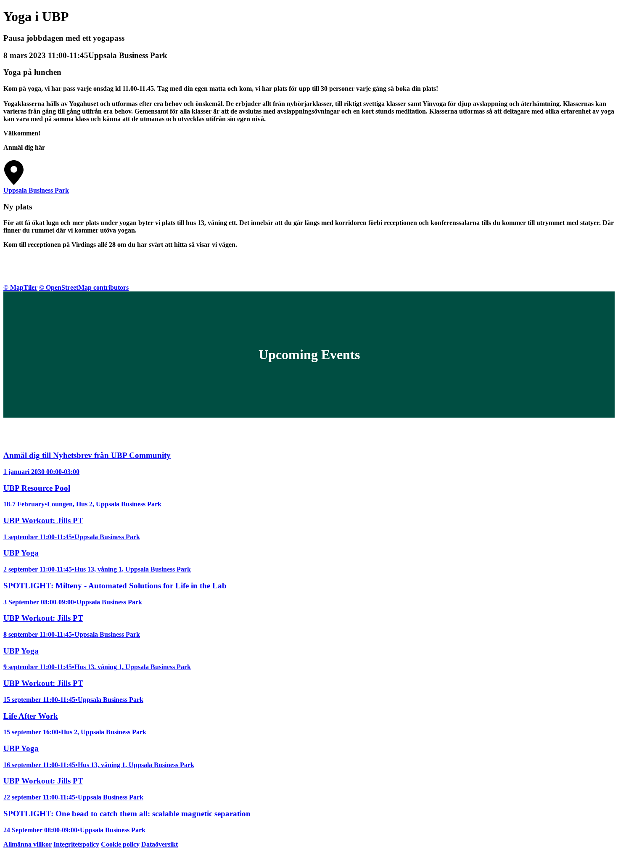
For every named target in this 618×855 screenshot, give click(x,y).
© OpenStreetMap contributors (84, 287)
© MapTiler (20, 287)
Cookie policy (120, 844)
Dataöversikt (159, 844)
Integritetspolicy (76, 844)
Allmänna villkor (27, 844)
